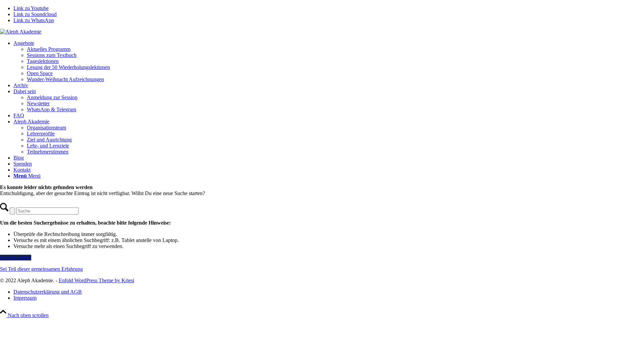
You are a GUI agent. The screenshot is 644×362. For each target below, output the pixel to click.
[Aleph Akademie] (20, 32)
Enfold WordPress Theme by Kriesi (96, 280)
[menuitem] (328, 61)
